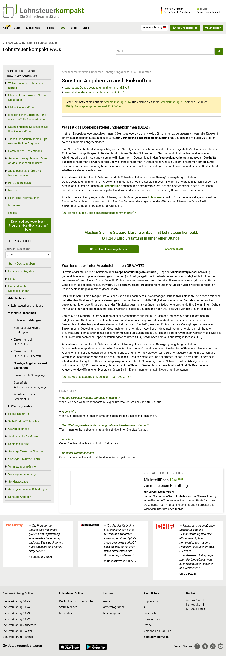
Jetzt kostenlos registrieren (110, 249)
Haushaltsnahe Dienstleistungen (18, 288)
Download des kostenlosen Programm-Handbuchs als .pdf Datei (28, 225)
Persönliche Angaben (21, 271)
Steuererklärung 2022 (16, 619)
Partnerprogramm (113, 607)
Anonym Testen (174, 249)
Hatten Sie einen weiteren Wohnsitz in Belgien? (91, 397)
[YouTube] (220, 646)
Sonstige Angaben (19, 496)
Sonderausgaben (18, 481)
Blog (74, 28)
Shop (85, 28)
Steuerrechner (68, 607)
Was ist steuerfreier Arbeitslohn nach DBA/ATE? (94, 92)
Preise (49, 28)
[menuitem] (154, 28)
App (5, 28)
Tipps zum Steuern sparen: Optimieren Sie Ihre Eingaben (28, 141)
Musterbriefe (67, 613)
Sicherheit (33, 28)
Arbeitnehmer (70, 72)
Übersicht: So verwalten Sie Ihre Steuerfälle (27, 97)
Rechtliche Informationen (24, 197)
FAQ (62, 28)
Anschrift (67, 439)
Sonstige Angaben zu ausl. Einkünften (127, 72)
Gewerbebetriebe (18, 429)
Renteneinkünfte (18, 444)
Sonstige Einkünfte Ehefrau (25, 459)
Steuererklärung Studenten (19, 625)
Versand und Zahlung (157, 631)
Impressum (15, 205)
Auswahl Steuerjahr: (17, 249)
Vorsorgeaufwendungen (23, 474)
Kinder (12, 278)
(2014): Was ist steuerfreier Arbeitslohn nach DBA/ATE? (96, 376)
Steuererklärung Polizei (17, 631)
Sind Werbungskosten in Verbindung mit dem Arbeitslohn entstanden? (105, 425)
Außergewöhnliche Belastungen (28, 489)
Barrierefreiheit (153, 619)
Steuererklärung (109, 186)
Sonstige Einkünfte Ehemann (26, 451)
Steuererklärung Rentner (18, 636)
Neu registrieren (187, 28)
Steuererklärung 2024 (16, 607)
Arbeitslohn (69, 411)
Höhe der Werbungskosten (78, 453)
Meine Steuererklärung (22, 107)
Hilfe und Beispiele (19, 182)
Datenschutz (152, 613)
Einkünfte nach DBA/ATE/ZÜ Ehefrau (27, 354)
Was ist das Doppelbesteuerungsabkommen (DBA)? (97, 87)
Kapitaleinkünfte (18, 414)
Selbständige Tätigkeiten (23, 421)
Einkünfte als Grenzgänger (30, 375)
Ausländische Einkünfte (23, 436)
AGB (146, 607)
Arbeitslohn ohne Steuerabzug (24, 397)
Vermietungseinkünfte (22, 466)
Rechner (13, 190)
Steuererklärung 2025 (173, 102)
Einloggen (214, 28)
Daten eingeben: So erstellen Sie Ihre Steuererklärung (28, 129)
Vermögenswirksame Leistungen (27, 330)
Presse (12, 212)
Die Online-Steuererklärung (40, 16)
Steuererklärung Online (18, 593)
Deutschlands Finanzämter (76, 601)
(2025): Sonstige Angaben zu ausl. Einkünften (93, 106)
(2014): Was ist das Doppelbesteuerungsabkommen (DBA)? (99, 212)
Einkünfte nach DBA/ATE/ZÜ (23, 342)
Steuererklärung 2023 (16, 613)
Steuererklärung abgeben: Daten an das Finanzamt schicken (28, 161)
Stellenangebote (112, 613)
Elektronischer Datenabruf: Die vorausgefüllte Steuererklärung (27, 117)
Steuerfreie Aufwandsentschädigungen (31, 385)
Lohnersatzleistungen (27, 320)
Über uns (107, 593)
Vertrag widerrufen (156, 636)
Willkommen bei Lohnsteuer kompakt (25, 85)
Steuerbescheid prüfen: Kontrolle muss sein (25, 173)
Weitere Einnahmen (91, 72)
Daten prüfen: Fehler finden (25, 151)
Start (17, 28)
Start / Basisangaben (21, 263)
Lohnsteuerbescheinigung (27, 305)
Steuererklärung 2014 (117, 102)
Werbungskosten (21, 406)
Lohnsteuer (155, 197)
